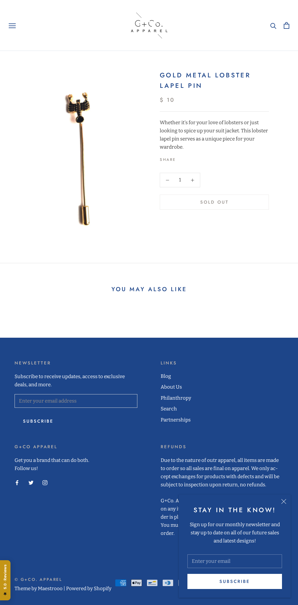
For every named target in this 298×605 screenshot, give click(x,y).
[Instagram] (44, 482)
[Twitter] (189, 158)
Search (169, 409)
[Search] (273, 25)
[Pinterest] (196, 158)
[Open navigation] (12, 25)
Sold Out (214, 202)
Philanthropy (176, 398)
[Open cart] (286, 25)
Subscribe (234, 581)
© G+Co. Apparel (38, 579)
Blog (166, 376)
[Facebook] (181, 158)
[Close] (283, 501)
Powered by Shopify (88, 589)
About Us (171, 387)
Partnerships (176, 420)
